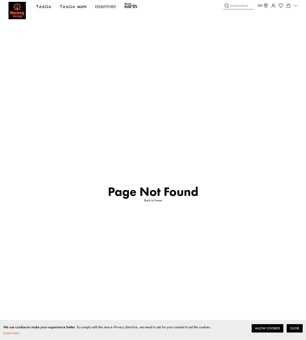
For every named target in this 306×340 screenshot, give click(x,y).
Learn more (11, 332)
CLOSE (294, 328)
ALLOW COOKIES (267, 328)
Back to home (153, 200)
